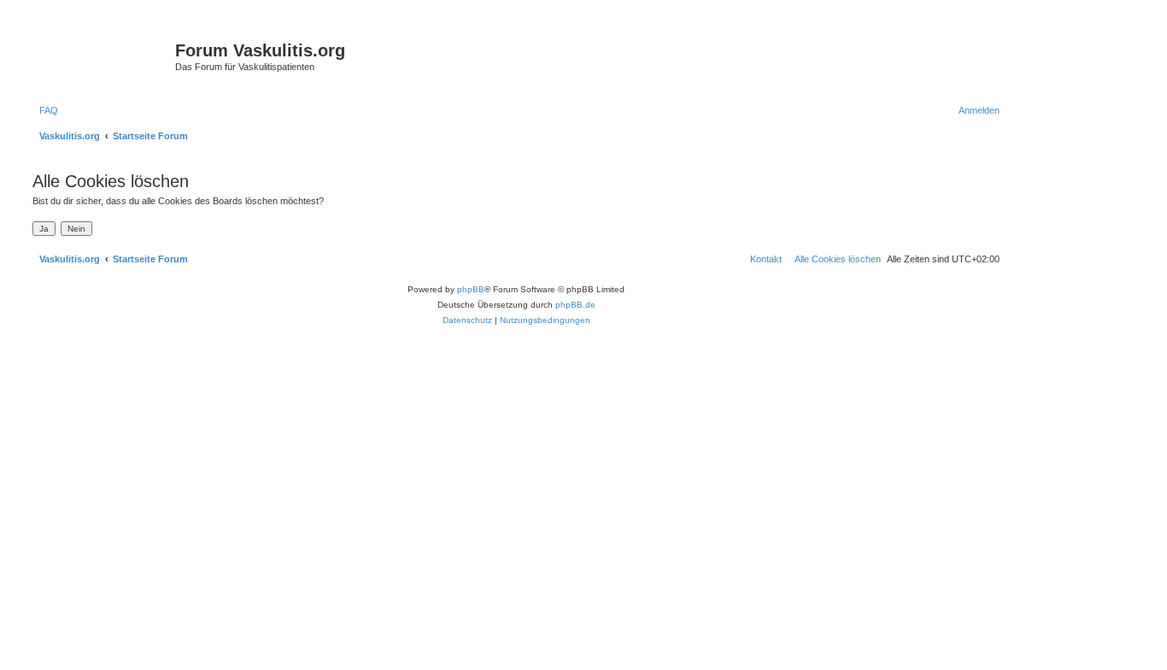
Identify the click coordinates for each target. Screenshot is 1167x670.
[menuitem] (45, 110)
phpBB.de (575, 304)
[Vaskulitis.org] (101, 55)
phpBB (470, 289)
